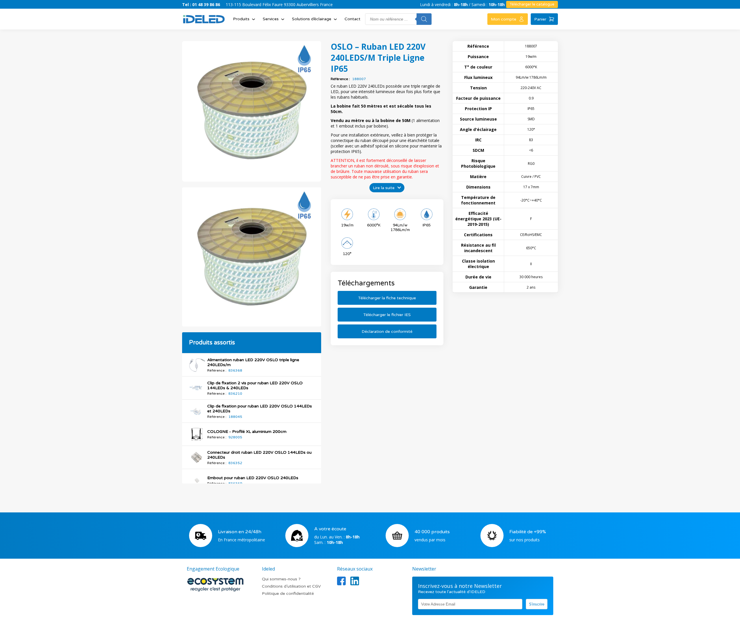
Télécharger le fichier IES (387, 314)
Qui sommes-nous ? (281, 579)
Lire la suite (384, 187)
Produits (241, 18)
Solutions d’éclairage (311, 18)
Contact (352, 18)
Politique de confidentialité (288, 593)
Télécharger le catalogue (532, 4)
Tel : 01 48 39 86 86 (201, 4)
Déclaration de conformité (387, 331)
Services (271, 18)
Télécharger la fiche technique (387, 298)
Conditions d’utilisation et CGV (291, 586)
